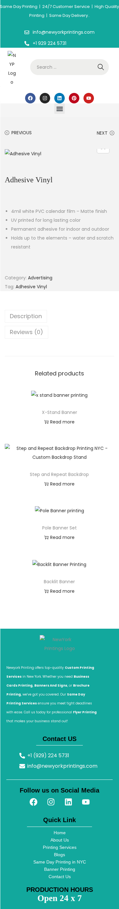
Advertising (40, 278)
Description (26, 316)
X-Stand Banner (59, 412)
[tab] (59, 316)
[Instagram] (45, 98)
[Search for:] (69, 67)
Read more (62, 422)
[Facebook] (30, 98)
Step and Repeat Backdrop (59, 474)
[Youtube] (88, 98)
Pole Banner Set (59, 528)
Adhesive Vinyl (31, 286)
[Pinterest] (74, 98)
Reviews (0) (26, 332)
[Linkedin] (59, 98)
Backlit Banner (59, 581)
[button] (59, 108)
